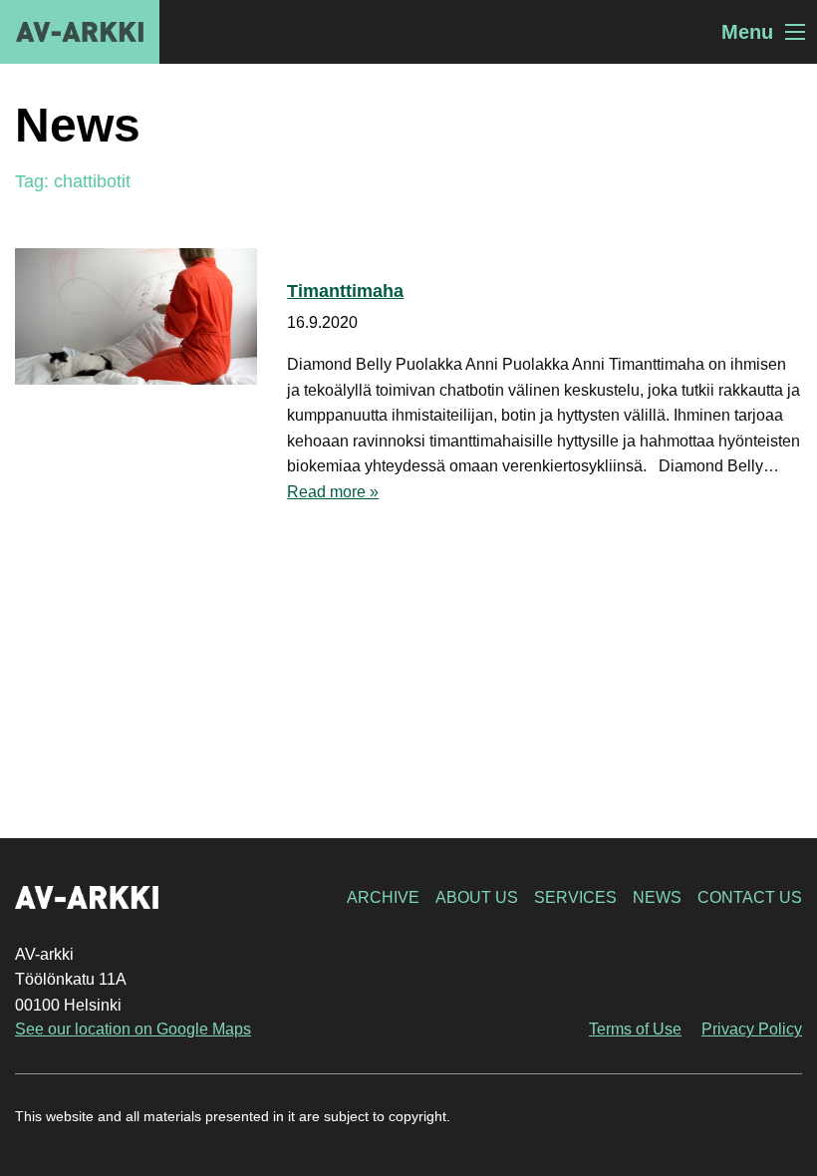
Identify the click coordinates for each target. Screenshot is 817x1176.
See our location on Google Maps (133, 1029)
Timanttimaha (345, 291)
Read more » (333, 491)
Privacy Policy (751, 1029)
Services (575, 897)
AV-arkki (79, 32)
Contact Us (749, 897)
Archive (383, 897)
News (657, 897)
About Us (476, 897)
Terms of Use (635, 1029)
